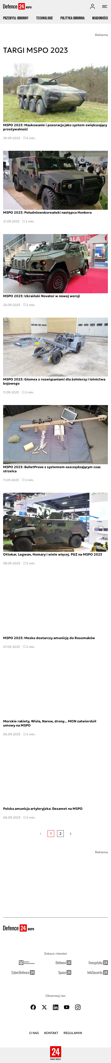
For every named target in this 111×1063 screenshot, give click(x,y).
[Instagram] (77, 1007)
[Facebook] (33, 1007)
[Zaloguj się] (92, 6)
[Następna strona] (71, 833)
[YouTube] (66, 1007)
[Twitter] (44, 1007)
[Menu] (105, 6)
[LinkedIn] (55, 1007)
